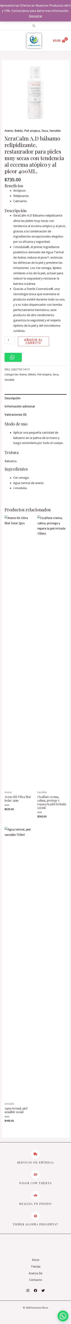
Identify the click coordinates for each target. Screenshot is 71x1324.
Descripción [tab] (13, 398)
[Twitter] (43, 1290)
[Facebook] (35, 1290)
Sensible (55, 131)
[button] (13, 357)
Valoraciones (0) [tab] (15, 415)
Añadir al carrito (33, 341)
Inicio (35, 1260)
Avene (9, 131)
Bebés (18, 131)
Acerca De (35, 1273)
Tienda (35, 1266)
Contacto (35, 1280)
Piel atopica (32, 131)
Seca (45, 131)
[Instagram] (27, 1290)
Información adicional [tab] (20, 406)
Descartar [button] (35, 16)
